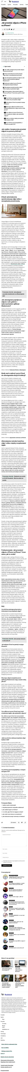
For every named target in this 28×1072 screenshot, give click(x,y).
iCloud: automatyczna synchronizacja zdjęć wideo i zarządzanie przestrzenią (12, 74)
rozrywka (11, 888)
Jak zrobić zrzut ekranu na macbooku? (12, 814)
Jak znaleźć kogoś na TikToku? (10, 809)
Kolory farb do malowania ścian (9, 1044)
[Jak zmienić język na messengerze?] (7, 963)
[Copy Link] (14, 29)
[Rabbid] (14, 1)
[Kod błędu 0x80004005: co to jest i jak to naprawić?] (5, 915)
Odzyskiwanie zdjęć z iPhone (18, 263)
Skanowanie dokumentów (7, 1060)
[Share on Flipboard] (9, 29)
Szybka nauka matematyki (9, 805)
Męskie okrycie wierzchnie (7, 1057)
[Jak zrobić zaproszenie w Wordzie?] (21, 963)
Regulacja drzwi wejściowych (8, 1062)
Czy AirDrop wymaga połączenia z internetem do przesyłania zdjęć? (14, 98)
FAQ (5, 95)
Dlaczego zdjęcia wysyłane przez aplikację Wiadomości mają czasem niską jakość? (14, 108)
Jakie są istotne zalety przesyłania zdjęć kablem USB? (14, 119)
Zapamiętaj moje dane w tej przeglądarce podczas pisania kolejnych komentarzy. (14, 861)
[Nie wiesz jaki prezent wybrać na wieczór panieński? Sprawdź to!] (5, 889)
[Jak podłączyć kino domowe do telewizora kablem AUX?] (21, 978)
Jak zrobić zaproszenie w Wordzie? (18, 970)
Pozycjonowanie (5, 1070)
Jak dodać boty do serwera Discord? (16, 947)
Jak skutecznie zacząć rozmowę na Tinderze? (14, 816)
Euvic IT (3, 1053)
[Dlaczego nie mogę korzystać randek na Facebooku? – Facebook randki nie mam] (5, 908)
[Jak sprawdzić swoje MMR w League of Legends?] (5, 940)
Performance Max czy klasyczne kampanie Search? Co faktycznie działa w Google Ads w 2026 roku (17, 928)
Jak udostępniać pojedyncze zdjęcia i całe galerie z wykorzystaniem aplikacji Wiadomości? (13, 79)
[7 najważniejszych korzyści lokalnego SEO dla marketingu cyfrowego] (5, 876)
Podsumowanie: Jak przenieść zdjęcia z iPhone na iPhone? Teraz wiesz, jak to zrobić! (13, 92)
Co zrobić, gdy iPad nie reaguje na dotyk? (13, 812)
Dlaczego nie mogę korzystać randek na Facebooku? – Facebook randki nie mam (17, 909)
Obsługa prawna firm (6, 1051)
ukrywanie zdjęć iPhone (7, 188)
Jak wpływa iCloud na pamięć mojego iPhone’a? (14, 103)
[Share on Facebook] (5, 29)
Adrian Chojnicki (11, 32)
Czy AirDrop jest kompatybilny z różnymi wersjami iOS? (13, 123)
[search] (25, 1)
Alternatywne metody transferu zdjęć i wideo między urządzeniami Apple (12, 88)
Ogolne (16, 875)
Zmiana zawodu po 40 (6, 1067)
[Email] (11, 29)
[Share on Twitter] (7, 29)
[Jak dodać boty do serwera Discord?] (5, 947)
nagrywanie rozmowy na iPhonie (17, 437)
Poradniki (11, 920)
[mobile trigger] (2, 1)
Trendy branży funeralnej (7, 1065)
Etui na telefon (5, 1047)
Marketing (11, 875)
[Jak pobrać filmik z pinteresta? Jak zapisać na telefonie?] (5, 921)
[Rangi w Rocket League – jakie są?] (5, 896)
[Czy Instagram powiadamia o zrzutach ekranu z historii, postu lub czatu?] (5, 883)
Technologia (11, 900)
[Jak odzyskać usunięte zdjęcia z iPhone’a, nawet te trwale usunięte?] (7, 978)
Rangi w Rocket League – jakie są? (16, 896)
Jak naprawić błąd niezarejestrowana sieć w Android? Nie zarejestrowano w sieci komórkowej (17, 903)
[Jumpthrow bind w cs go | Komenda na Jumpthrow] (5, 934)
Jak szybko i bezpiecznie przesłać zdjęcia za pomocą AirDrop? (13, 70)
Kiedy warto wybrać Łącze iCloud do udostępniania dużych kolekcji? (12, 84)
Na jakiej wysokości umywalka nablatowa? (13, 807)
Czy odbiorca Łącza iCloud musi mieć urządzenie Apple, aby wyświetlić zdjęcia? (14, 114)
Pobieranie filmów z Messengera (17, 370)
